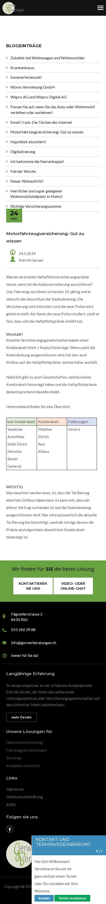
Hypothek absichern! (28, 141)
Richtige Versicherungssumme (35, 206)
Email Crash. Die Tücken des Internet (41, 122)
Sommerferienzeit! (26, 77)
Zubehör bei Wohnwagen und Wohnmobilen (47, 57)
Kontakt (44, 898)
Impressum (15, 789)
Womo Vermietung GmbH (32, 87)
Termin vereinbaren (72, 898)
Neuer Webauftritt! (27, 181)
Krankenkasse (22, 67)
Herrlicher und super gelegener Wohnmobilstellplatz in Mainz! (36, 194)
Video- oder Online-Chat (73, 586)
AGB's (11, 804)
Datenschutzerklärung (24, 796)
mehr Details (21, 717)
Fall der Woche (23, 171)
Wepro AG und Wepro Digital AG (38, 97)
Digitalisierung (22, 151)
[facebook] (10, 829)
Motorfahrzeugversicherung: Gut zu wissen (46, 131)
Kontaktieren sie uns (33, 586)
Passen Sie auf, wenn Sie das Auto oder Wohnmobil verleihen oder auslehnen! (52, 109)
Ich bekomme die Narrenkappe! (37, 161)
